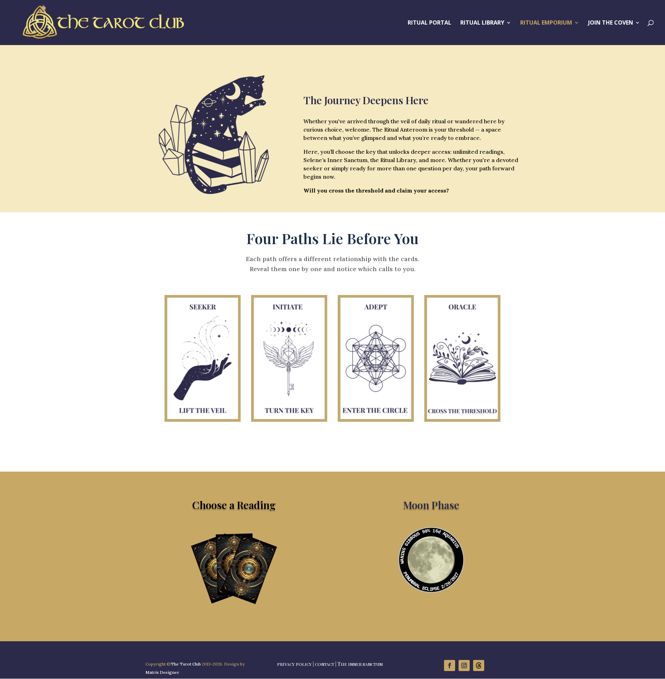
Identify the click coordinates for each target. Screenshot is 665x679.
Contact (324, 664)
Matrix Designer (162, 672)
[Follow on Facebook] (449, 665)
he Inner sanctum (362, 664)
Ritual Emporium (546, 23)
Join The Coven (610, 23)
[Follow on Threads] (478, 665)
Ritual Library (482, 23)
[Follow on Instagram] (464, 665)
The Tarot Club (186, 664)
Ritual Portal (429, 23)
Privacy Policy (294, 664)
